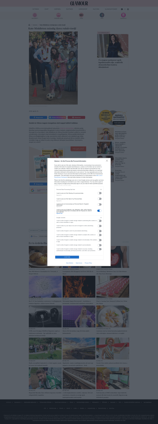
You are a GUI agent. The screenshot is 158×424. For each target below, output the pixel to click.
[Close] (107, 161)
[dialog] (79, 212)
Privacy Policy (88, 263)
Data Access (79, 263)
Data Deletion (69, 263)
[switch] (99, 193)
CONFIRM (67, 257)
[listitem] (79, 189)
